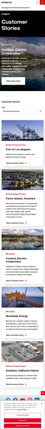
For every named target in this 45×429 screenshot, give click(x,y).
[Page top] (43, 393)
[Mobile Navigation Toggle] (42, 2)
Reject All (22, 420)
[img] (22, 64)
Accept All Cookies (22, 426)
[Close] (41, 403)
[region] (22, 414)
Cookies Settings (22, 415)
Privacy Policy (22, 409)
